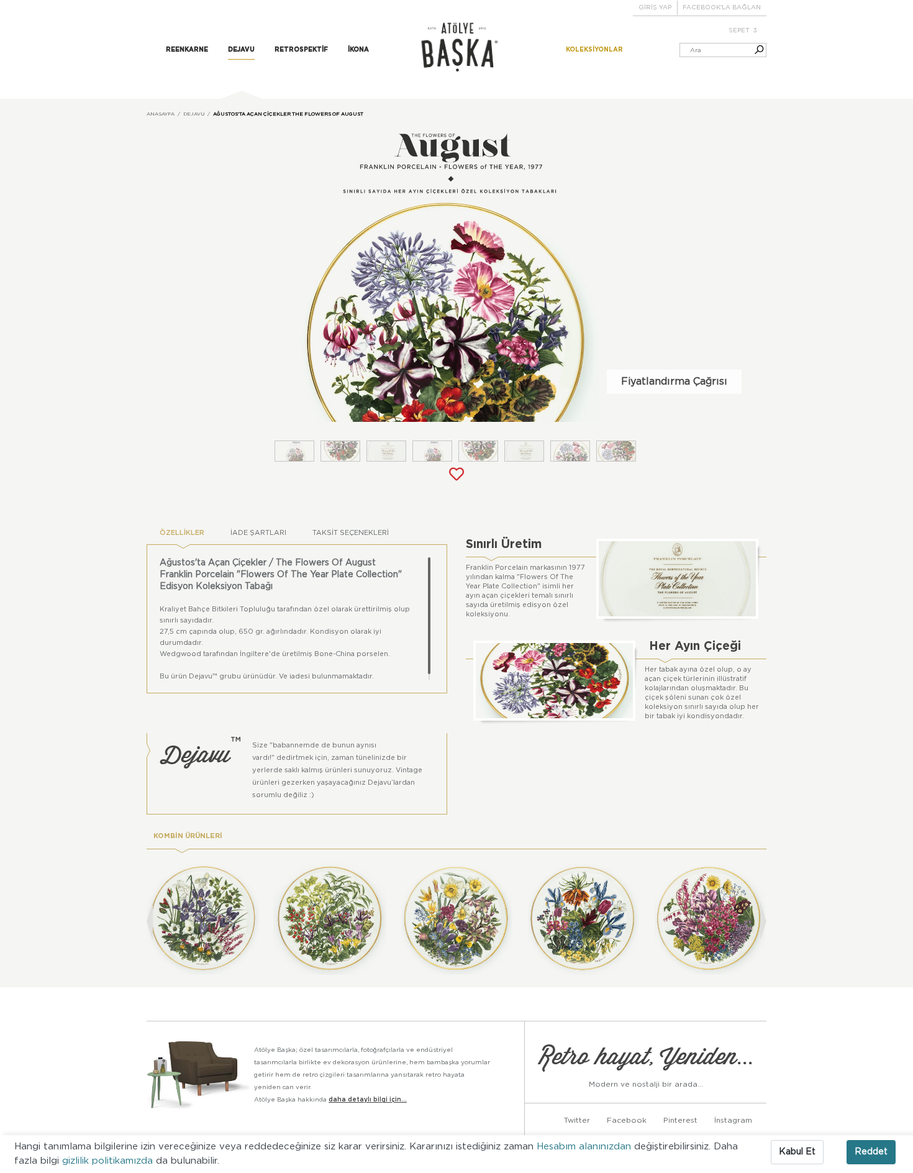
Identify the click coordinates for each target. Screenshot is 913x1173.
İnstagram (733, 1120)
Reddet (871, 1152)
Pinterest (680, 1120)
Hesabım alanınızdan (585, 1146)
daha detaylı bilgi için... (368, 1100)
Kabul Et (797, 1152)
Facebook (627, 1120)
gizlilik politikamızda (109, 1161)
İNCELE (210, 943)
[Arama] (753, 50)
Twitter (577, 1120)
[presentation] (150, 921)
